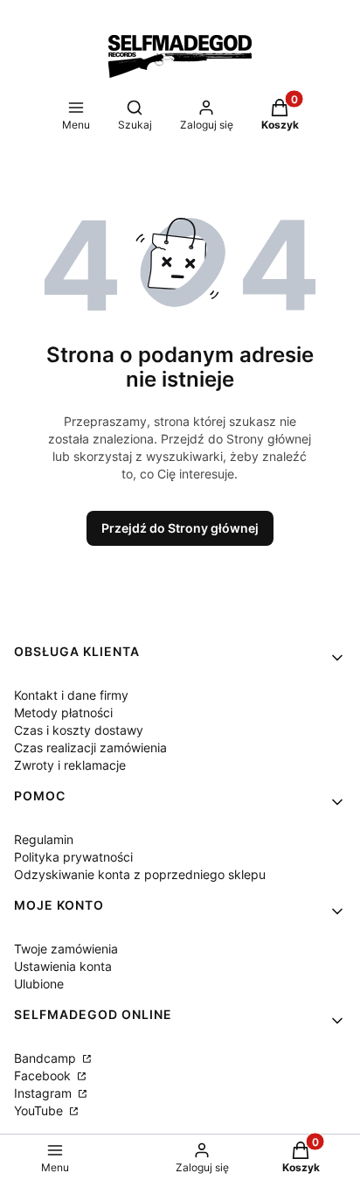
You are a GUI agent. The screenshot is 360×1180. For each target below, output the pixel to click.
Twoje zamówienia (66, 948)
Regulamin (43, 839)
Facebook (44, 1075)
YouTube (40, 1110)
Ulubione (39, 983)
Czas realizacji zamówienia (90, 747)
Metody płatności (63, 712)
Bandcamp (47, 1058)
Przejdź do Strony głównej (180, 527)
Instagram (44, 1093)
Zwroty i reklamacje (70, 765)
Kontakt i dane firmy (71, 695)
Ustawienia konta (63, 966)
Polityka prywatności (73, 856)
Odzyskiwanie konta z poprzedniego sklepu (140, 874)
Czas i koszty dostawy (78, 730)
